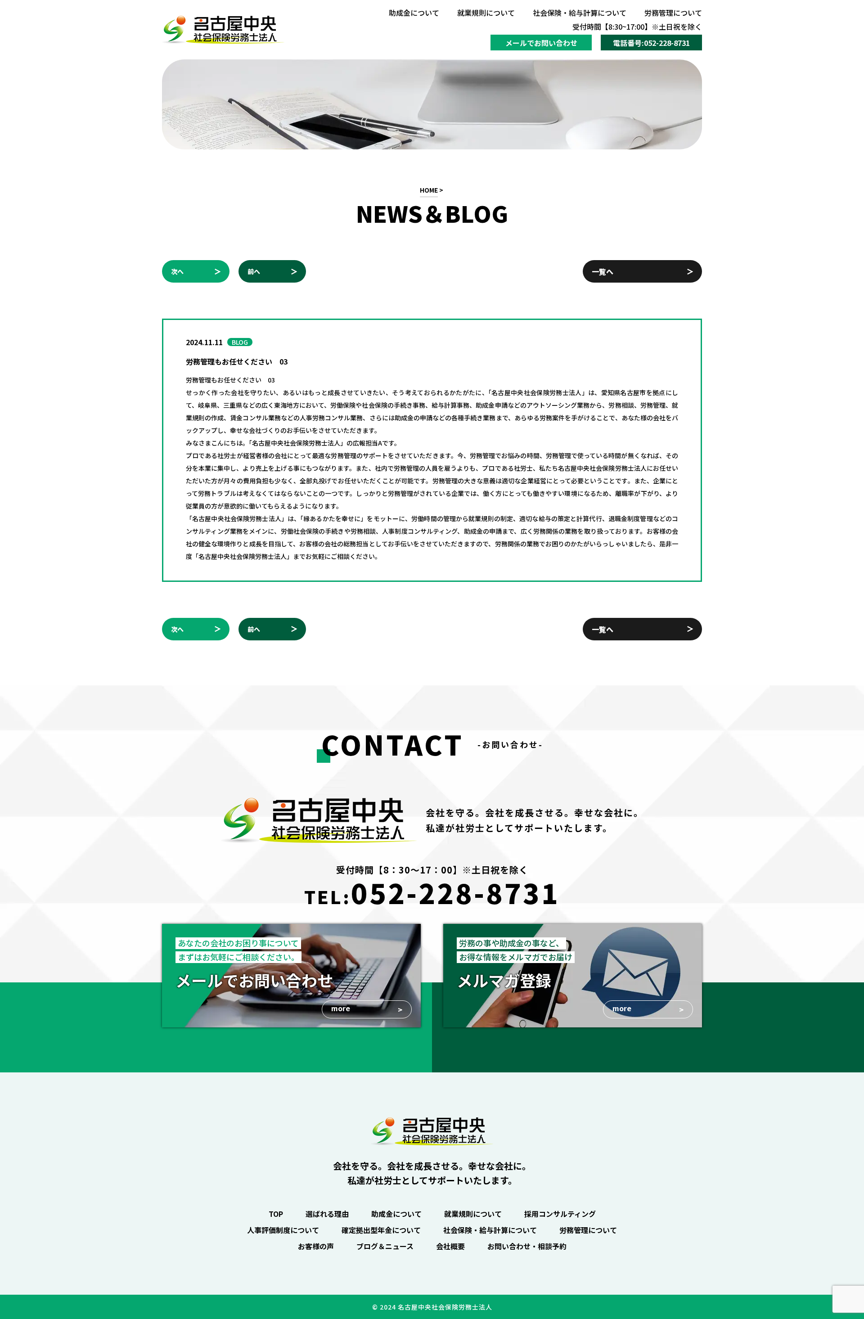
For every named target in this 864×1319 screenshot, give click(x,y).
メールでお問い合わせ (541, 42)
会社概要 (450, 1246)
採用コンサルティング (560, 1213)
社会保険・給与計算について (579, 12)
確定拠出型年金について (381, 1229)
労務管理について (673, 12)
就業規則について (486, 12)
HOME (429, 189)
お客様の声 (316, 1246)
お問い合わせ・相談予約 (527, 1246)
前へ (254, 271)
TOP (276, 1213)
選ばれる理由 (327, 1213)
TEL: (432, 892)
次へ (177, 271)
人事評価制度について (283, 1229)
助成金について (414, 12)
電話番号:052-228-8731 (651, 42)
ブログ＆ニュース (385, 1246)
